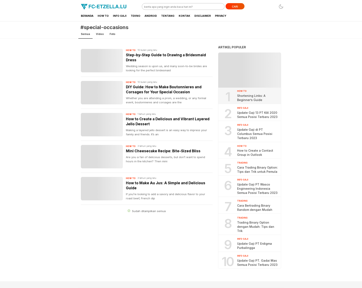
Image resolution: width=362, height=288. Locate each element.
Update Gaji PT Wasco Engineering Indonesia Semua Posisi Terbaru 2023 (257, 189)
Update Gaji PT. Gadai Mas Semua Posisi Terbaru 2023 (257, 262)
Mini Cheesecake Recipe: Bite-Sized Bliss (163, 151)
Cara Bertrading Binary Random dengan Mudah (254, 207)
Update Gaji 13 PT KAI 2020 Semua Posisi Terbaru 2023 (257, 115)
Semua (85, 34)
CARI (235, 6)
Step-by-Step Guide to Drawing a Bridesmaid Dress (166, 57)
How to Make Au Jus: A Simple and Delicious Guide (165, 185)
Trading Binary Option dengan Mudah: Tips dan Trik (255, 227)
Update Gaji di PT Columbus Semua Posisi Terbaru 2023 (254, 134)
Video (100, 34)
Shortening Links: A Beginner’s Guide (251, 98)
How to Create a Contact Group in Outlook (255, 152)
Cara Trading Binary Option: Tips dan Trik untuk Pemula (257, 169)
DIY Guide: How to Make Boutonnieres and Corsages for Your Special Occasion (164, 89)
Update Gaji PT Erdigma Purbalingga (254, 246)
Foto (112, 34)
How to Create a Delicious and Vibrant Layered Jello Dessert (167, 121)
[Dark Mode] (281, 6)
